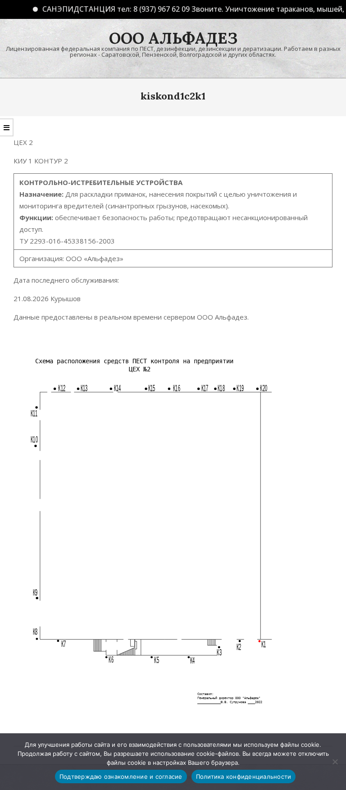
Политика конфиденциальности (243, 776)
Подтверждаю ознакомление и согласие (120, 776)
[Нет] (334, 761)
